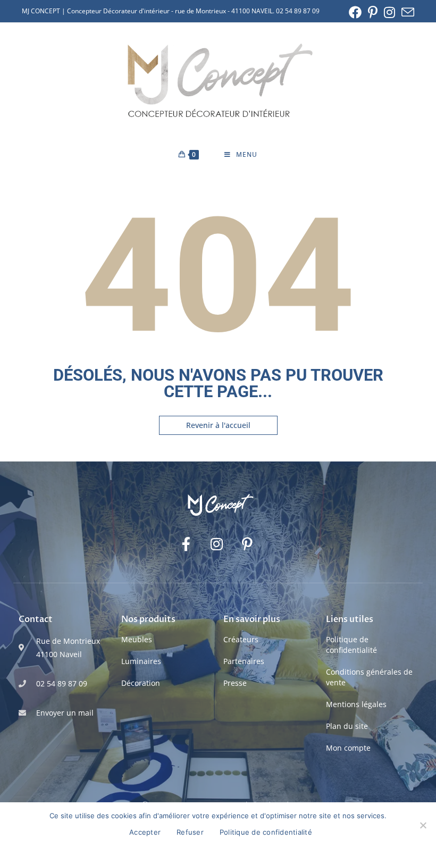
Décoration (140, 683)
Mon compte (348, 748)
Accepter (145, 832)
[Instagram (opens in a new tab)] (389, 12)
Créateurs (240, 639)
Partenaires (243, 661)
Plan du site (347, 726)
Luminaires (141, 661)
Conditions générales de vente (369, 677)
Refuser (190, 832)
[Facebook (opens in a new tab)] (355, 12)
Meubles (136, 639)
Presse (235, 683)
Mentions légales (356, 704)
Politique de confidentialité (351, 644)
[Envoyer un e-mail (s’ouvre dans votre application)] (406, 12)
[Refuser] (422, 825)
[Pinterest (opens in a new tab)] (373, 12)
